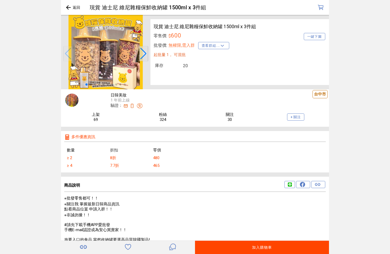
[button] (68, 53)
